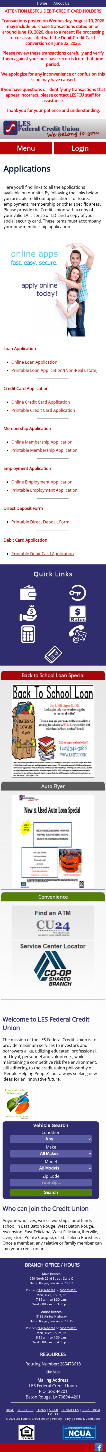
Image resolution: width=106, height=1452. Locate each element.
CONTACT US (70, 1410)
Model (51, 1161)
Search (51, 1192)
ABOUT (53, 1410)
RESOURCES (25, 1410)
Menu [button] (26, 148)
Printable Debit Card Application (42, 553)
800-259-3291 (68, 1290)
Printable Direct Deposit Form (40, 522)
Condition (50, 1132)
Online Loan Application (34, 362)
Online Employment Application (42, 482)
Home (42, 3)
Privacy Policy (61, 1419)
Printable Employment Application (44, 490)
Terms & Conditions (87, 1419)
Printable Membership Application (44, 450)
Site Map (53, 1371)
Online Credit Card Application (40, 402)
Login (80, 148)
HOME (10, 1410)
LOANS (41, 1410)
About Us (61, 3)
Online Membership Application (42, 442)
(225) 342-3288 (46, 1290)
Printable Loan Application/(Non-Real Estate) (54, 370)
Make (51, 1147)
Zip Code (50, 1176)
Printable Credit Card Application (43, 410)
